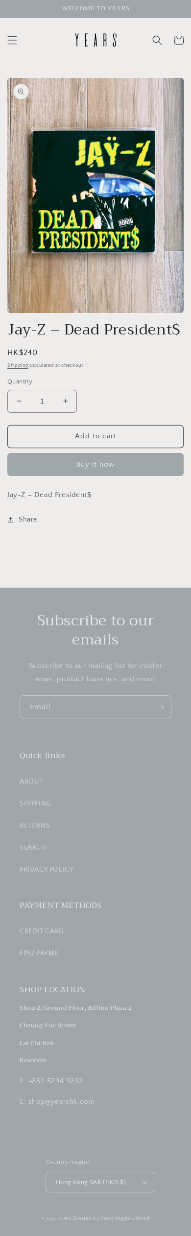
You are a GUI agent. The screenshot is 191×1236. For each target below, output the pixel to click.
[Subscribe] (160, 706)
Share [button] (28, 519)
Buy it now (95, 464)
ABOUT (31, 781)
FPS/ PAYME (39, 953)
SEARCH (33, 848)
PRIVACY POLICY (46, 870)
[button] (12, 40)
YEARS (65, 1218)
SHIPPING (35, 804)
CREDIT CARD (42, 931)
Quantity (19, 381)
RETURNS (35, 826)
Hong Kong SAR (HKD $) (91, 1182)
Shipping (17, 365)
